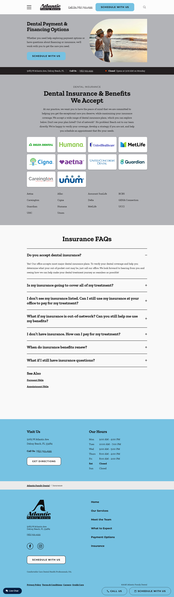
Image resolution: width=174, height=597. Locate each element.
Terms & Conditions (52, 584)
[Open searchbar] (144, 7)
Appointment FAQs (38, 386)
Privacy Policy (34, 584)
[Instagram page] (40, 546)
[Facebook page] (30, 546)
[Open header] (29, 7)
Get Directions (44, 461)
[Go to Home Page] (50, 7)
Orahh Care (78, 584)
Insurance (97, 545)
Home (95, 501)
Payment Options (103, 537)
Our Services (99, 510)
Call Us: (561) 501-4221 (80, 7)
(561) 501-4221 (86, 70)
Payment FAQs (35, 380)
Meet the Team (101, 519)
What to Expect (101, 528)
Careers (67, 584)
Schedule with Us (115, 7)
